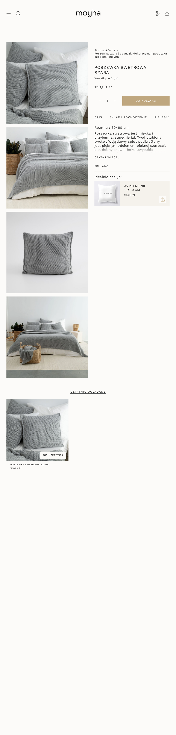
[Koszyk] (167, 13)
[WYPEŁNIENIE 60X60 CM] (107, 193)
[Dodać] (162, 199)
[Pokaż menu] (8, 13)
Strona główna (104, 50)
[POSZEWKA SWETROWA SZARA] (37, 430)
